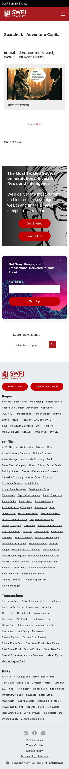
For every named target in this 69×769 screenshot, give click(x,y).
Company (48, 477)
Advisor (40, 447)
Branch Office (36, 465)
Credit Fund (23, 613)
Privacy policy (34, 740)
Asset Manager (10, 459)
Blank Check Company (14, 465)
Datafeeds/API (54, 401)
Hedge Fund (9, 625)
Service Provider (33, 649)
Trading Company (11, 579)
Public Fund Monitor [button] (47, 386)
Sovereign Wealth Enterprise (17, 425)
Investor (27, 531)
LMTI (38, 425)
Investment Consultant (50, 525)
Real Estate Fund (11, 649)
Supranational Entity (33, 573)
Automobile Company (32, 459)
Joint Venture (41, 531)
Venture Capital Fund (13, 661)
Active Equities (30, 601)
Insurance (29, 525)
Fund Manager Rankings (47, 413)
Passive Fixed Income (34, 637)
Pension (53, 543)
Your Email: (16, 281)
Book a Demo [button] (15, 386)
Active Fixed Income (51, 601)
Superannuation (10, 573)
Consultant (46, 607)
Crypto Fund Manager (14, 489)
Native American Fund (14, 543)
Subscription (20, 401)
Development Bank (39, 489)
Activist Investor (24, 447)
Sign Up (34, 301)
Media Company (23, 537)
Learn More (39, 237)
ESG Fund (21, 619)
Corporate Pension (12, 483)
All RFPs (6, 676)
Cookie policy (34, 750)
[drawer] (63, 14)
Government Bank (28, 513)
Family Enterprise (52, 495)
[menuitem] (8, 403)
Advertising (32, 407)
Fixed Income (36, 619)
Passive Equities (11, 637)
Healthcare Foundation (14, 519)
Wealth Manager (11, 585)
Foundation (40, 507)
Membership (37, 401)
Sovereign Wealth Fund (45, 561)
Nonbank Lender (38, 543)
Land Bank (57, 531)
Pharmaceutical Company (26, 549)
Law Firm (7, 537)
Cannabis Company (12, 477)
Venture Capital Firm (35, 579)
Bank (50, 459)
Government (9, 513)
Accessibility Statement (34, 756)
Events (5, 419)
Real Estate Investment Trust (44, 555)
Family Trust (25, 501)
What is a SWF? (42, 419)
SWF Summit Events (14, 3)
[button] (52, 344)
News (15, 419)
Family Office (9, 501)
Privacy (54, 431)
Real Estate (52, 643)
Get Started (39, 224)
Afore (49, 447)
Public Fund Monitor (13, 407)
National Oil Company (47, 537)
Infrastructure (25, 625)
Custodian (58, 682)
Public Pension (51, 549)
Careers (48, 425)
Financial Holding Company (17, 507)
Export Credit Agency (28, 495)
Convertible (8, 613)
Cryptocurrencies (41, 682)
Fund (52, 507)
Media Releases (10, 431)
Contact (26, 431)
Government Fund (50, 513)
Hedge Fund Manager (41, 519)
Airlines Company (42, 453)
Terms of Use (40, 431)
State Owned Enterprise (42, 567)
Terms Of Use (34, 745)
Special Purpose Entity (14, 567)
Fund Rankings (23, 413)
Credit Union (32, 483)
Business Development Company (40, 471)
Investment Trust (11, 531)
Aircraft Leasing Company (16, 453)
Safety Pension (21, 561)
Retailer (6, 561)
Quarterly (7, 413)
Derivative (7, 619)
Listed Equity (22, 631)
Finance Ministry (44, 501)
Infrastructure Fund (46, 625)
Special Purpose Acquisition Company (22, 655)
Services (6, 401)
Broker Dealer (54, 465)
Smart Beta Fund (53, 649)
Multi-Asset (38, 631)
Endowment (8, 495)
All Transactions (10, 601)
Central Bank (33, 477)
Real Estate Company (14, 555)
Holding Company (11, 525)
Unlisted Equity (54, 655)
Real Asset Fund (35, 643)
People (6, 549)
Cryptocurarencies (43, 613)
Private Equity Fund (12, 643)
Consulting (47, 407)
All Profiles (7, 447)
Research (26, 419)
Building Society (10, 471)
